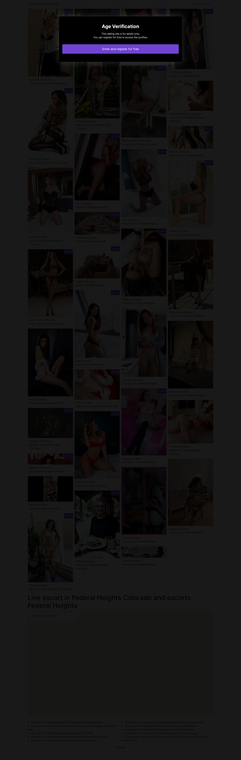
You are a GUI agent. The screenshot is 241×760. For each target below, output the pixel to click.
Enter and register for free (120, 49)
